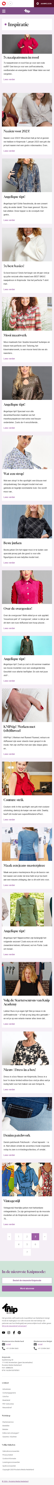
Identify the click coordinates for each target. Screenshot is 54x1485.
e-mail (8, 1344)
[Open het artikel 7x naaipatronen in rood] (27, 44)
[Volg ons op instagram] (8, 1332)
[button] (44, 3)
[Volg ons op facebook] (14, 1332)
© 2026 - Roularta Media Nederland (15, 1481)
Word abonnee (27, 1288)
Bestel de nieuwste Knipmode (27, 1280)
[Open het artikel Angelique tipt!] (27, 645)
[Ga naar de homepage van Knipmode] (27, 11)
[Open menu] (4, 11)
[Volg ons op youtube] (3, 1332)
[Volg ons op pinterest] (19, 1332)
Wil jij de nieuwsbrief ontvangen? (14, 1326)
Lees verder (9, 79)
